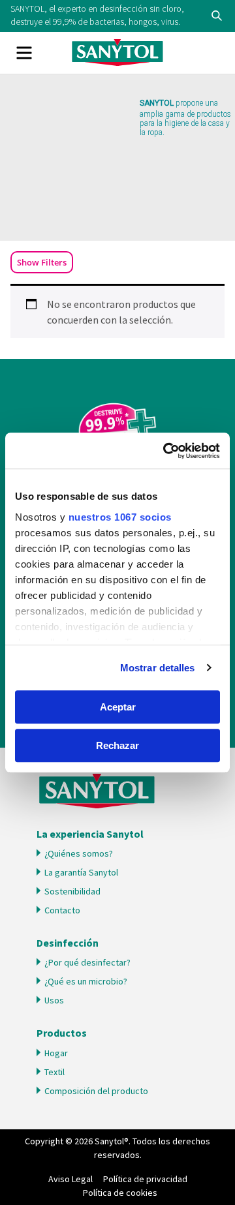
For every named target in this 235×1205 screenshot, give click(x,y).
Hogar (56, 1053)
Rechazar (117, 745)
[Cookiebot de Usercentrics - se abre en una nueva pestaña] (166, 450)
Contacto (62, 910)
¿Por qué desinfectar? (87, 962)
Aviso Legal (70, 1179)
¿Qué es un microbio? (85, 981)
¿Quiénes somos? (78, 853)
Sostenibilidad (72, 891)
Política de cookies (120, 1192)
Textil (54, 1072)
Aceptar (118, 706)
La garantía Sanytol (81, 872)
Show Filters (42, 262)
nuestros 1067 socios (120, 517)
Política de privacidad (145, 1179)
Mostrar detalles (157, 667)
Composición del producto (96, 1091)
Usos (54, 1000)
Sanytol (117, 53)
